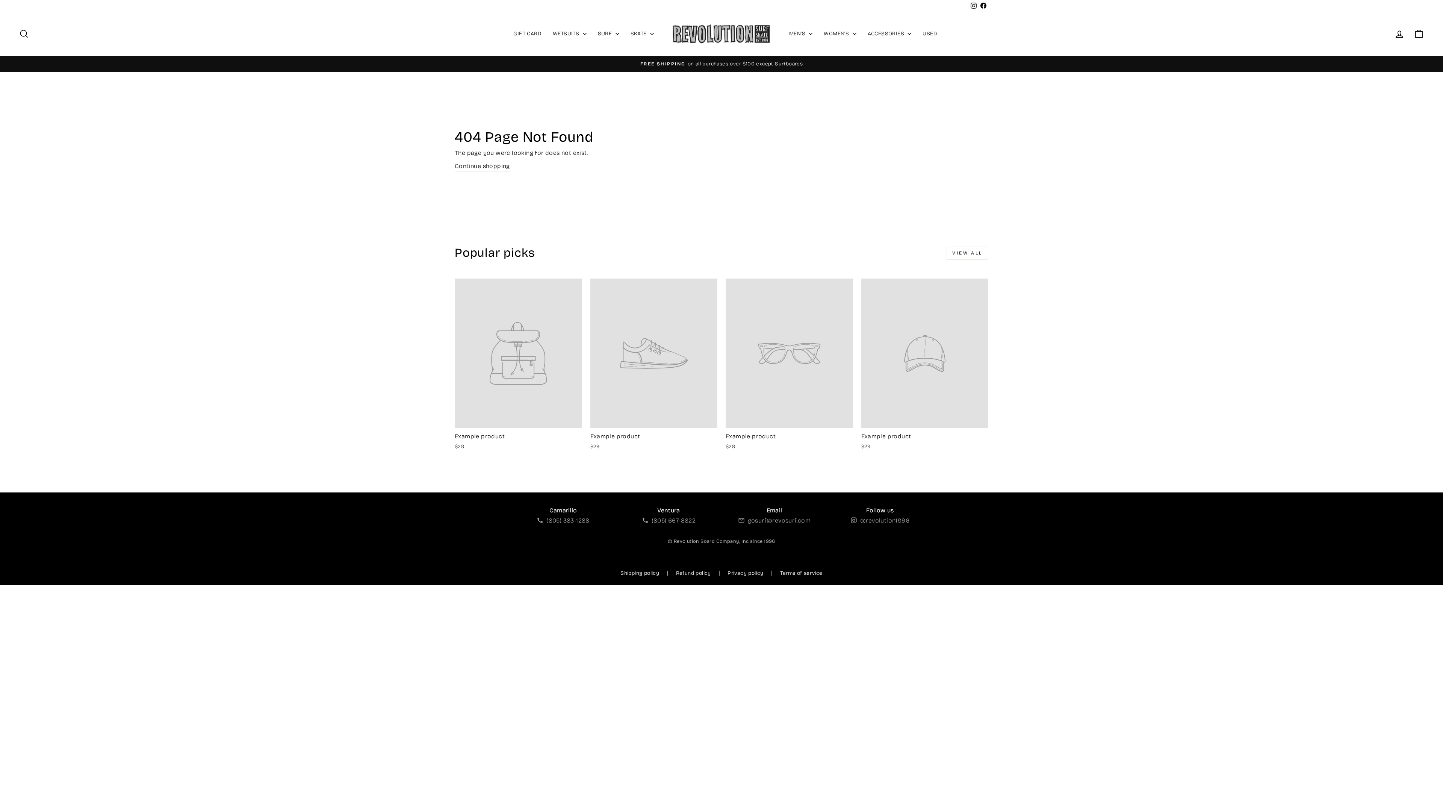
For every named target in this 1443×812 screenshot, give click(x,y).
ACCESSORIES (887, 33)
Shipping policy (639, 573)
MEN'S (798, 33)
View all (967, 253)
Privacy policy (746, 573)
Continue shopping (482, 166)
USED (930, 33)
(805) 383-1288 (568, 520)
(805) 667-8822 (674, 520)
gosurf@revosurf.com (779, 520)
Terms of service (801, 573)
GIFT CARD (527, 33)
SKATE (639, 33)
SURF (606, 33)
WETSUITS (567, 33)
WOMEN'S (837, 33)
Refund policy (693, 573)
